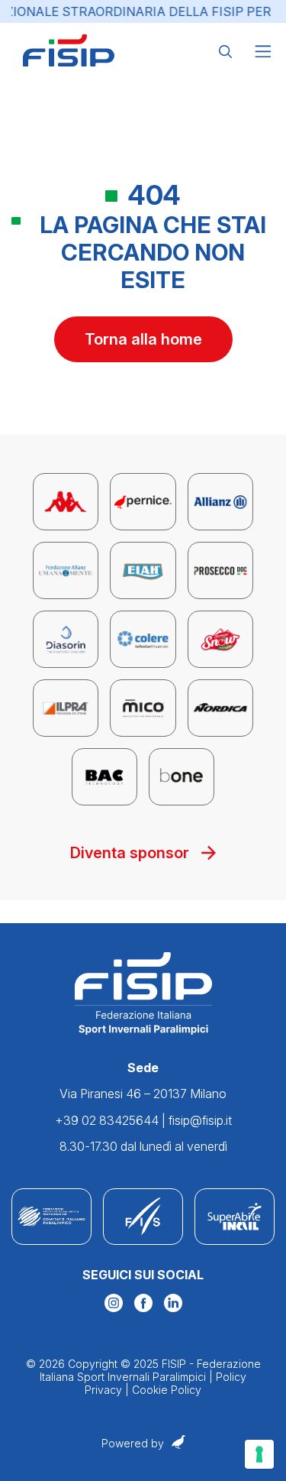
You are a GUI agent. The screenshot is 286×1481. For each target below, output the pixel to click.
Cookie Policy (166, 1389)
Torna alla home (143, 339)
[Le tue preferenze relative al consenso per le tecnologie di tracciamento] (259, 1454)
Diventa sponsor (129, 853)
